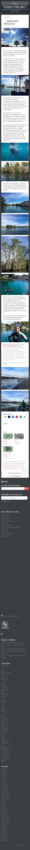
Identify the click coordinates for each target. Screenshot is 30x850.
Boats (24, 463)
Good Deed (4, 700)
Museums (3, 713)
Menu (15, 3)
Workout (3, 760)
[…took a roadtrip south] (19, 436)
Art (2, 668)
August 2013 (4, 825)
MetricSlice (21, 845)
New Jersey (4, 718)
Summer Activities (6, 741)
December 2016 (5, 769)
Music (2, 715)
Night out (3, 722)
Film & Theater (5, 690)
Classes (3, 683)
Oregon (3, 726)
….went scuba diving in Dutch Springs (7, 454)
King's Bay (15, 465)
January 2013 (4, 840)
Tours (22, 468)
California (3, 679)
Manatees (9, 467)
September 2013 (5, 823)
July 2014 (3, 801)
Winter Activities (5, 758)
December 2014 (5, 790)
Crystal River (6, 465)
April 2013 (3, 833)
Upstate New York (5, 750)
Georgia (3, 698)
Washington (4, 752)
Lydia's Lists (4, 709)
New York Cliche (5, 518)
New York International (7, 533)
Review (16, 467)
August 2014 (4, 799)
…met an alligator (14, 476)
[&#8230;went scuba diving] (8, 436)
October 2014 (4, 795)
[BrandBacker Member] (5, 628)
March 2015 (4, 784)
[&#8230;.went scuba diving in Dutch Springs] (8, 449)
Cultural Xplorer (5, 536)
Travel (24, 461)
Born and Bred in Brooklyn (8, 521)
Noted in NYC (4, 523)
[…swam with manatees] (24, 471)
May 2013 (3, 831)
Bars (2, 670)
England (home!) (5, 687)
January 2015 (4, 788)
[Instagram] (7, 482)
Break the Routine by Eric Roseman (10, 527)
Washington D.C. (5, 754)
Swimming (5, 468)
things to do (10, 468)
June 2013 (3, 829)
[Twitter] (2, 482)
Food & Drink (4, 694)
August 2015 (4, 773)
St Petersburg (21, 467)
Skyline (3, 739)
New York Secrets (5, 720)
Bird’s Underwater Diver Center (12, 346)
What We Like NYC (6, 516)
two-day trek (11, 50)
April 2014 (3, 808)
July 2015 (3, 775)
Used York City (5, 514)
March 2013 (4, 835)
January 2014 (4, 814)
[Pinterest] (4, 482)
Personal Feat (14, 461)
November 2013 (5, 818)
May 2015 (3, 780)
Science (3, 735)
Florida (9, 461)
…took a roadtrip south (15, 473)
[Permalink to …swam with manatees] (15, 37)
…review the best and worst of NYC (16, 649)
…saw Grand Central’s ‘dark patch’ (14, 642)
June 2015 (3, 778)
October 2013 (4, 820)
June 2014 (3, 803)
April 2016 (3, 771)
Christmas (3, 681)
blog (21, 463)
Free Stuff (3, 696)
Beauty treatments (6, 672)
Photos (13, 467)
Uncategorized (5, 748)
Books (2, 675)
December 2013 (5, 816)
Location (19, 465)
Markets (3, 711)
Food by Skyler (5, 529)
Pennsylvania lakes (8, 69)
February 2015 (5, 786)
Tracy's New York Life (6, 525)
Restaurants (4, 733)
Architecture (4, 666)
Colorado (3, 685)
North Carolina (5, 724)
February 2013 (5, 838)
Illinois (3, 705)
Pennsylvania (4, 728)
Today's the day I (17, 468)
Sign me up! (6, 501)
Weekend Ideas (5, 756)
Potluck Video (4, 531)
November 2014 (5, 793)
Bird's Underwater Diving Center (13, 463)
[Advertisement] (12, 550)
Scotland (3, 737)
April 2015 (3, 782)
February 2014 (5, 812)
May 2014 (3, 805)
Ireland (3, 707)
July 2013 (3, 827)
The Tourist (19, 461)
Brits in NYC (4, 677)
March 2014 (4, 810)
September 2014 (5, 797)
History (3, 703)
